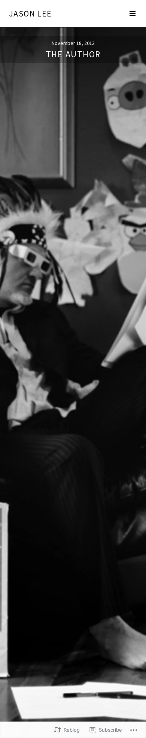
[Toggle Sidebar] (132, 13)
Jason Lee (30, 13)
